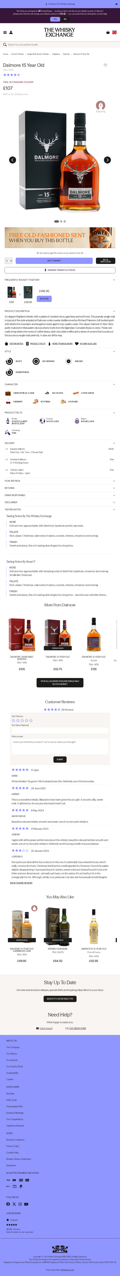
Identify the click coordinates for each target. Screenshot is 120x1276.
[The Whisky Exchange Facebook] (8, 1204)
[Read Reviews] (19, 74)
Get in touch (46, 1028)
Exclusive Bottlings (14, 1112)
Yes (55, 19)
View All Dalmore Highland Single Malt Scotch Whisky (60, 682)
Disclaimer (11, 502)
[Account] (11, 32)
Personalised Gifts (14, 1106)
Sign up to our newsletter (60, 999)
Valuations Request (15, 1125)
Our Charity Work (14, 1066)
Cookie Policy (12, 1152)
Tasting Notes (13, 509)
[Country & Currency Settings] (114, 32)
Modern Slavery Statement (18, 1159)
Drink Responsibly (15, 495)
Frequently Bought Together (22, 279)
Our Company (13, 1047)
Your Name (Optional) (20, 725)
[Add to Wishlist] (105, 65)
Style (8, 351)
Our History (11, 1053)
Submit (60, 759)
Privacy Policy (12, 1146)
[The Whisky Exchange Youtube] (26, 1204)
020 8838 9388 (77, 1028)
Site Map (10, 1093)
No (65, 19)
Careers (9, 1079)
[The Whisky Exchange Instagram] (20, 1204)
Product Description (17, 311)
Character (11, 384)
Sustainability (12, 1073)
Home (5, 54)
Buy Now (44, 299)
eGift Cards (11, 1100)
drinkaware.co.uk (67, 1270)
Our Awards (12, 1060)
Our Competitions (14, 1119)
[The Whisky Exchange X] (14, 1204)
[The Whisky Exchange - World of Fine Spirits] (59, 32)
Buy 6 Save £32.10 (105, 261)
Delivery (10, 443)
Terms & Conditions (15, 1139)
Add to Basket (54, 261)
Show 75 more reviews (21, 883)
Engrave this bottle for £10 (61, 270)
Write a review (17, 736)
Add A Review (17, 716)
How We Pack (12, 480)
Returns (9, 488)
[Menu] (5, 32)
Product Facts (13, 412)
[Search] (5, 44)
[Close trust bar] (116, 4)
